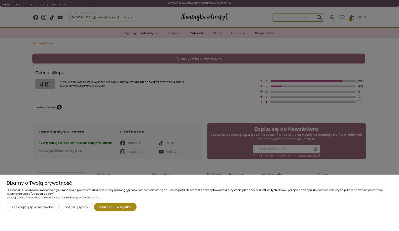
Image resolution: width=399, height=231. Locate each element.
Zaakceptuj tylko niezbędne (33, 207)
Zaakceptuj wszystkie (115, 207)
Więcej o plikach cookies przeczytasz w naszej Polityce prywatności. (53, 197)
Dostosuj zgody (76, 207)
